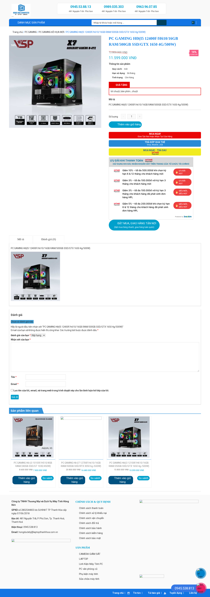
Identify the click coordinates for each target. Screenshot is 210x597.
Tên (14, 377)
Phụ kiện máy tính (88, 574)
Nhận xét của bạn (21, 339)
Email (15, 384)
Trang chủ (17, 32)
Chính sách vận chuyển (91, 518)
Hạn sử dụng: (118, 73)
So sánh (47, 478)
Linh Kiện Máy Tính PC (91, 564)
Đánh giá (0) (48, 239)
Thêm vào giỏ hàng (129, 124)
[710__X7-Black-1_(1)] (55, 81)
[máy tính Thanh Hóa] (33, 9)
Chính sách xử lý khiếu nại (93, 513)
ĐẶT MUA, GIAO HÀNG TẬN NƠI (135, 225)
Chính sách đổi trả (89, 523)
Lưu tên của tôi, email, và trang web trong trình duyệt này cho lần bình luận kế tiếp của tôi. (61, 390)
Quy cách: (117, 69)
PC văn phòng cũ (88, 568)
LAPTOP (83, 558)
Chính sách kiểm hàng (91, 533)
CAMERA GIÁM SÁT (89, 553)
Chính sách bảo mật (90, 538)
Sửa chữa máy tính (89, 578)
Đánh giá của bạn (21, 335)
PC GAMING (31, 32)
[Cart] (197, 22)
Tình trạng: (117, 77)
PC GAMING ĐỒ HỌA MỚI (51, 32)
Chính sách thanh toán (91, 508)
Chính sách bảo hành (90, 528)
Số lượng (113, 116)
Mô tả (20, 239)
